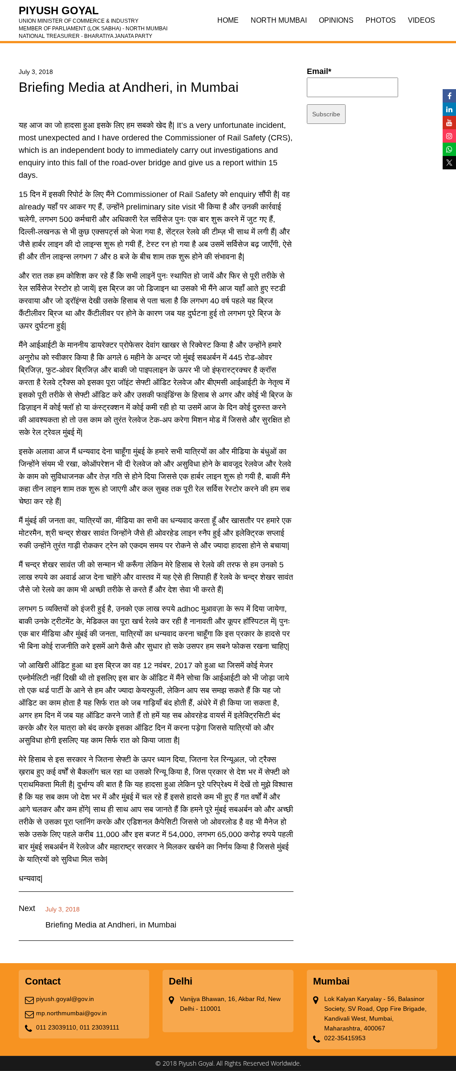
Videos (421, 20)
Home (228, 20)
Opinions (336, 20)
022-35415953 (345, 1038)
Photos (381, 20)
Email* (319, 71)
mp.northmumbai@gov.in (71, 1013)
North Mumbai (279, 20)
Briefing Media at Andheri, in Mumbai (110, 924)
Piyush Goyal (93, 13)
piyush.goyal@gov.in (65, 998)
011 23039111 (99, 1027)
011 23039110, (57, 1027)
